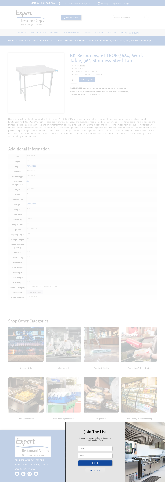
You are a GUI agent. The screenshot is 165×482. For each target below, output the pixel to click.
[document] (82, 241)
